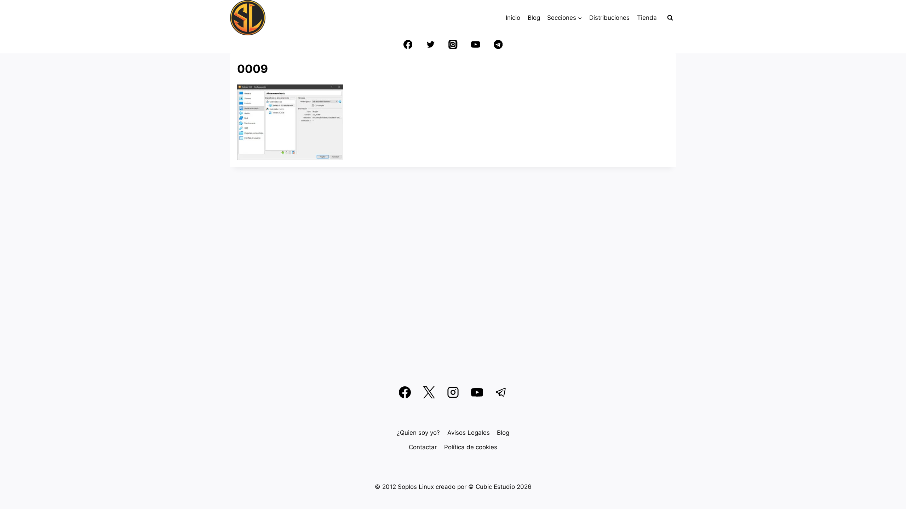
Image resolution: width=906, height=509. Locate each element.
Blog (534, 17)
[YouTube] (475, 44)
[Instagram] (453, 44)
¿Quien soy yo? (418, 432)
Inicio (513, 17)
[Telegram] (498, 44)
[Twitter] (431, 44)
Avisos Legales (468, 432)
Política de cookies (470, 447)
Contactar (423, 447)
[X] (429, 392)
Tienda (647, 17)
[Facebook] (408, 44)
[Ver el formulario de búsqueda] (670, 18)
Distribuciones (609, 17)
